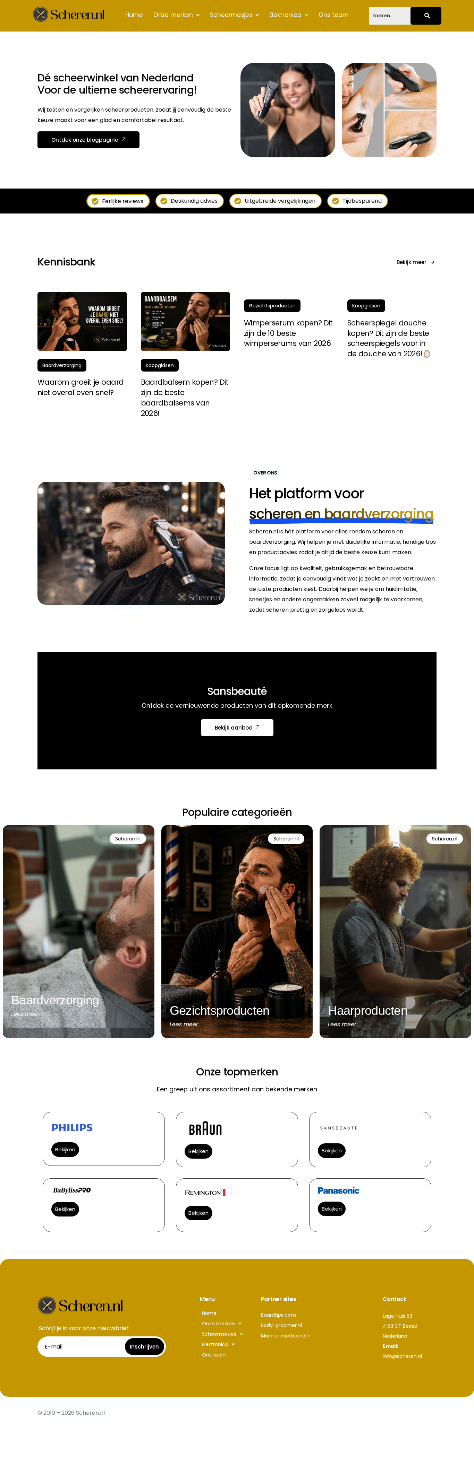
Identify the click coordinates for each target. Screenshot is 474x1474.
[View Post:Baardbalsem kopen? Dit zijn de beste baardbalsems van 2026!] (185, 321)
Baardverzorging (62, 365)
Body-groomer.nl (281, 1325)
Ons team (334, 15)
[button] (176, 15)
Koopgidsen (160, 365)
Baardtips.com (278, 1314)
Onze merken (173, 15)
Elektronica (285, 15)
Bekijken (65, 1149)
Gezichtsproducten (272, 305)
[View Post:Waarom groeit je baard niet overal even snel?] (82, 321)
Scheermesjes (231, 15)
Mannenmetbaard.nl (286, 1335)
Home (134, 15)
